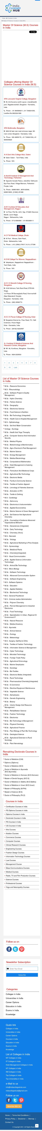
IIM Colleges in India (13, 1072)
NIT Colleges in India (13, 1058)
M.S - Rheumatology (12, 389)
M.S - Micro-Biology (12, 569)
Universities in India (14, 998)
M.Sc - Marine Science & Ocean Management (21, 511)
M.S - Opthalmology (12, 422)
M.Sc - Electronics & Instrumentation (18, 504)
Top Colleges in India (13, 1075)
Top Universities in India (14, 1079)
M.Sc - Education (11, 585)
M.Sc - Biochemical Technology (16, 592)
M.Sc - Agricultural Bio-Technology (17, 474)
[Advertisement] (21, 57)
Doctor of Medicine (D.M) (14, 759)
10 (9, 367)
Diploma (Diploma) (11, 762)
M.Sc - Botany (10, 701)
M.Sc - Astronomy (11, 501)
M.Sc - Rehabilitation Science (15, 710)
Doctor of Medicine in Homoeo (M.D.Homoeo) (21, 775)
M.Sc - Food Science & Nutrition (16, 412)
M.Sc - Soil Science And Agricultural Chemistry (18, 515)
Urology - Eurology (11, 429)
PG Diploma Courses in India (16, 810)
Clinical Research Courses (16, 845)
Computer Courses (13, 841)
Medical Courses (12, 872)
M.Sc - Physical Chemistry (14, 724)
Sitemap (31, 1119)
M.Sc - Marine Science (13, 451)
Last (15, 367)
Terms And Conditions (20, 1115)
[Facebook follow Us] (9, 949)
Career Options (12, 1002)
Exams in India (12, 1010)
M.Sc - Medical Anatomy (14, 624)
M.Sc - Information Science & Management (20, 647)
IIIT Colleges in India (13, 1068)
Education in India (13, 1006)
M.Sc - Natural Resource (14, 620)
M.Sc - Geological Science (14, 734)
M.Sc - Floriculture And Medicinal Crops (19, 470)
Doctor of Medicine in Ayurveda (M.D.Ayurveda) (16, 770)
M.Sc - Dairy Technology (14, 529)
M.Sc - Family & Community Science (18, 481)
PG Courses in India (13, 822)
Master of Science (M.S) (14, 792)
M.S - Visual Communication (15, 556)
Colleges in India (13, 994)
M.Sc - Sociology (11, 668)
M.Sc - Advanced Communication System (20, 575)
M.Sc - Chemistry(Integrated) (15, 553)
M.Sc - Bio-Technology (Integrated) (17, 415)
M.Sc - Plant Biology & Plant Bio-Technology (21, 731)
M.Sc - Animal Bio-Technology (16, 565)
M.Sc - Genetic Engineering (15, 698)
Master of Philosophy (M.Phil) (15, 788)
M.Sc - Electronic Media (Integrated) (18, 674)
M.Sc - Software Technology (15, 572)
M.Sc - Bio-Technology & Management (19, 721)
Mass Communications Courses (18, 868)
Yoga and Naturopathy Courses (17, 887)
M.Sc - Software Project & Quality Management (17, 394)
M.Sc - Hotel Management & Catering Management (18, 466)
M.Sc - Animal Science (13, 631)
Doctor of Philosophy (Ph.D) (15, 795)
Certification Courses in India (16, 806)
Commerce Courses (13, 837)
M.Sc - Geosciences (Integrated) (17, 526)
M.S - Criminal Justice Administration (18, 599)
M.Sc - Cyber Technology (14, 651)
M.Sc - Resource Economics (15, 386)
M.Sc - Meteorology (12, 637)
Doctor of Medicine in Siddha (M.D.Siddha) (20, 782)
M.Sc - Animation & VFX (13, 491)
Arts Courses (11, 829)
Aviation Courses (12, 833)
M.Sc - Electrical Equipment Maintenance (20, 688)
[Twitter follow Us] (15, 949)
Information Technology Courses (18, 856)
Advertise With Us (13, 1106)
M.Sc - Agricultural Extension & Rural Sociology (18, 738)
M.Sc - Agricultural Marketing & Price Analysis (21, 543)
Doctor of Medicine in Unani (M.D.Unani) (20, 785)
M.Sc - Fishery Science (13, 402)
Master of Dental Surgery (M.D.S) (17, 778)
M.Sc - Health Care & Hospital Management (21, 419)
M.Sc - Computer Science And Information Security (20, 436)
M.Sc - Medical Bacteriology (15, 458)
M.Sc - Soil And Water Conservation (18, 425)
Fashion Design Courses (15, 852)
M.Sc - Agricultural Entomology (16, 661)
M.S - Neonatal (10, 536)
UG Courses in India (13, 826)
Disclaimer (22, 1119)
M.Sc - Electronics (11, 717)
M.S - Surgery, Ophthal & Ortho (16, 641)
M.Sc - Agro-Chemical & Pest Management (20, 448)
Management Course (14, 864)
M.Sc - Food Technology (14, 611)
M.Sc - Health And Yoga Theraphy (17, 432)
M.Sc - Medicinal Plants (13, 549)
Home (3, 18)
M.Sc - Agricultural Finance (15, 727)
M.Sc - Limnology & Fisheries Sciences (19, 487)
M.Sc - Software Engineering (15, 579)
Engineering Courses (14, 849)
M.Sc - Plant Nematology (14, 743)
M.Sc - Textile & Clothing (14, 494)
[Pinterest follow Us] (22, 949)
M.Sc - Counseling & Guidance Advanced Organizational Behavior (20, 521)
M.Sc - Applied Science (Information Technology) (18, 560)
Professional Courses (14, 883)
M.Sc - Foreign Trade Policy (15, 658)
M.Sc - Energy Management (15, 455)
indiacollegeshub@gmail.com (16, 1090)
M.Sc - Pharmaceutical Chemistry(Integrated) (21, 681)
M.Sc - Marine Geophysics (14, 664)
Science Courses (12, 879)
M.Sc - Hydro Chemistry (13, 398)
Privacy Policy (10, 1119)
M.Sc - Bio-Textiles (11, 671)
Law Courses (11, 860)
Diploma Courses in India (15, 814)
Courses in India (12, 18)
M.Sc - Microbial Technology (15, 654)
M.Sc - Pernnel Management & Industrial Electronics (20, 607)
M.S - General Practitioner (14, 596)
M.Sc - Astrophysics (12, 695)
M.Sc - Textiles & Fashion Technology (18, 644)
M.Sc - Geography (11, 405)
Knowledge (10, 1014)
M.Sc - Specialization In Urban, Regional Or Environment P (21, 616)
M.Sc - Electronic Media (13, 477)
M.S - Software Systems (13, 582)
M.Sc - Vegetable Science (14, 691)
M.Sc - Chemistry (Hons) (14, 532)
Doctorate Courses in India (16, 818)
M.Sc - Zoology (10, 634)
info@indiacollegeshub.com (16, 1087)
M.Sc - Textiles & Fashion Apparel (17, 484)
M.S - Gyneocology (12, 546)
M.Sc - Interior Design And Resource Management (18, 706)
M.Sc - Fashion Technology (15, 714)
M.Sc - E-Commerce (12, 685)
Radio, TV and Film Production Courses (20, 875)
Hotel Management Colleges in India (19, 1065)
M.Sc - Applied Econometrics (15, 508)
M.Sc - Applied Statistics (13, 589)
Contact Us (9, 1122)
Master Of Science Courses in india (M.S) (14, 20)
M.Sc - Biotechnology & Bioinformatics (19, 445)
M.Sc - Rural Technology (14, 678)
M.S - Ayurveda (10, 627)
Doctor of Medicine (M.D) (14, 766)
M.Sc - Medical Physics (13, 441)
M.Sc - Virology (10, 539)
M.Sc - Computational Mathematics (18, 461)
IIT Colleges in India (13, 1061)
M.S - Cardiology (11, 497)
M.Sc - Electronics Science (14, 408)
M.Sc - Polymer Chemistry (14, 602)
